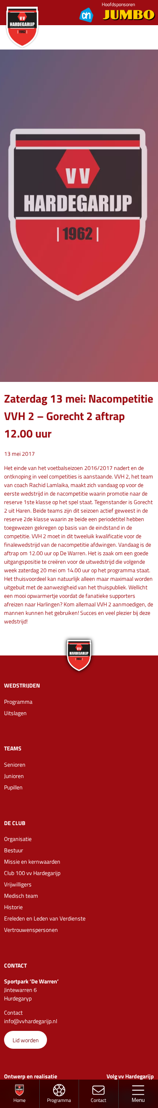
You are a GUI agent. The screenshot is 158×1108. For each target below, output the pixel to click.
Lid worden (26, 1040)
